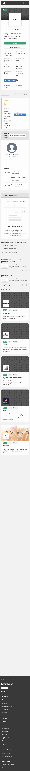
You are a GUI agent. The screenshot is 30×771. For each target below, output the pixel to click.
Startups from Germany (9, 252)
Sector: (5, 51)
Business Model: (7, 58)
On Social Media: (20, 78)
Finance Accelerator (8, 765)
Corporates (5, 728)
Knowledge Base (7, 706)
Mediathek (5, 709)
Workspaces (5, 741)
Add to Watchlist (16, 47)
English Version (6, 753)
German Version (7, 756)
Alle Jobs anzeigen (7, 285)
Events (4, 744)
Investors (5, 725)
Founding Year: (7, 65)
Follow (15, 43)
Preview (22, 201)
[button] (23, 3)
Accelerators (5, 731)
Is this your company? (21, 94)
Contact (4, 703)
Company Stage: (20, 51)
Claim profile (19, 114)
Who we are (5, 700)
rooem (27, 679)
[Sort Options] (16, 211)
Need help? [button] (15, 205)
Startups (21, 679)
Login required (11, 80)
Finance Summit (6, 768)
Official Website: (7, 78)
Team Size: (18, 65)
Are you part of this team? (18, 135)
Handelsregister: (7, 71)
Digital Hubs (5, 738)
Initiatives (5, 734)
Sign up (4, 688)
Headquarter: (19, 71)
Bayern (20, 85)
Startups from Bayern (9, 249)
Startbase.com (5, 679)
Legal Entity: (6, 84)
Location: (18, 84)
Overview (5, 94)
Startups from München (9, 245)
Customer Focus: (20, 58)
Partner (4, 713)
